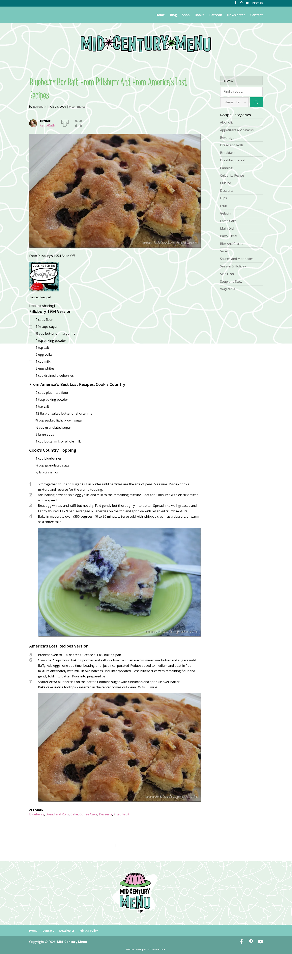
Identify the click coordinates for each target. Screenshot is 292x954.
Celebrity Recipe (232, 175)
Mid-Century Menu (72, 942)
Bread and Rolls (57, 814)
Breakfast (227, 152)
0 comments (77, 106)
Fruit (117, 814)
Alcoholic (226, 122)
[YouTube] (247, 4)
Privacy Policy (88, 930)
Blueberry (36, 814)
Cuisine (225, 183)
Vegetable (227, 289)
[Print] (65, 122)
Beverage (227, 137)
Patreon (215, 15)
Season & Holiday (233, 266)
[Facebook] (235, 4)
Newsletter (236, 15)
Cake (74, 814)
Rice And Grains (231, 243)
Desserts (105, 814)
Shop (186, 15)
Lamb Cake (228, 221)
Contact (256, 15)
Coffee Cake (88, 814)
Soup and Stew (231, 281)
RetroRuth (39, 106)
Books (199, 15)
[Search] (256, 102)
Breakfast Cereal (232, 160)
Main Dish (227, 228)
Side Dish (227, 274)
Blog (173, 15)
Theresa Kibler (158, 949)
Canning (226, 168)
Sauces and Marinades (236, 259)
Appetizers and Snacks (237, 130)
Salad (224, 251)
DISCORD (257, 3)
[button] (78, 122)
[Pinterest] (241, 4)
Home (160, 15)
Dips (223, 198)
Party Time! (228, 236)
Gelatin (225, 213)
